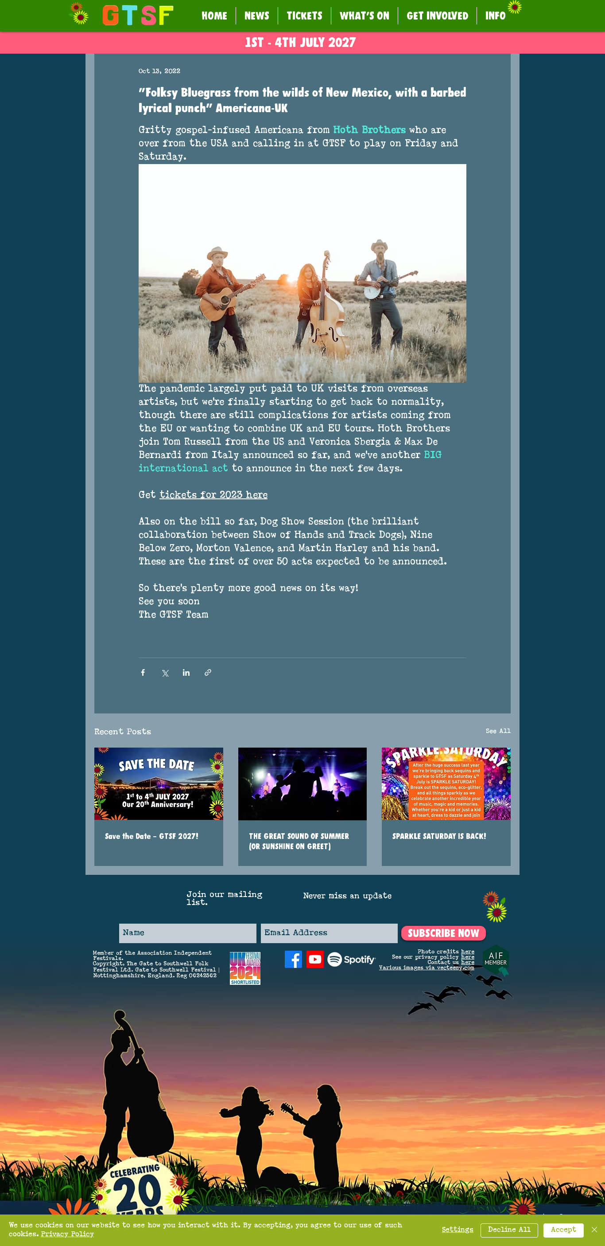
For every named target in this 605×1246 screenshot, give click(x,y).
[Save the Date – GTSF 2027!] (158, 784)
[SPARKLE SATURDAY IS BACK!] (446, 784)
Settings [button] (457, 1230)
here (467, 952)
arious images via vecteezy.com (428, 968)
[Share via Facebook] (143, 672)
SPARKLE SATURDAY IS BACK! (439, 836)
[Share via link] (208, 672)
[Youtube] (315, 959)
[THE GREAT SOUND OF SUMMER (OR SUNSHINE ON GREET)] (302, 784)
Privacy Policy (67, 1234)
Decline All (509, 1230)
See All (498, 731)
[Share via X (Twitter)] (164, 672)
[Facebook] (293, 959)
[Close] (594, 1230)
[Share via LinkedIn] (186, 672)
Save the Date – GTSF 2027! (151, 836)
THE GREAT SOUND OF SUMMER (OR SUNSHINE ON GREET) (299, 841)
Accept (563, 1230)
